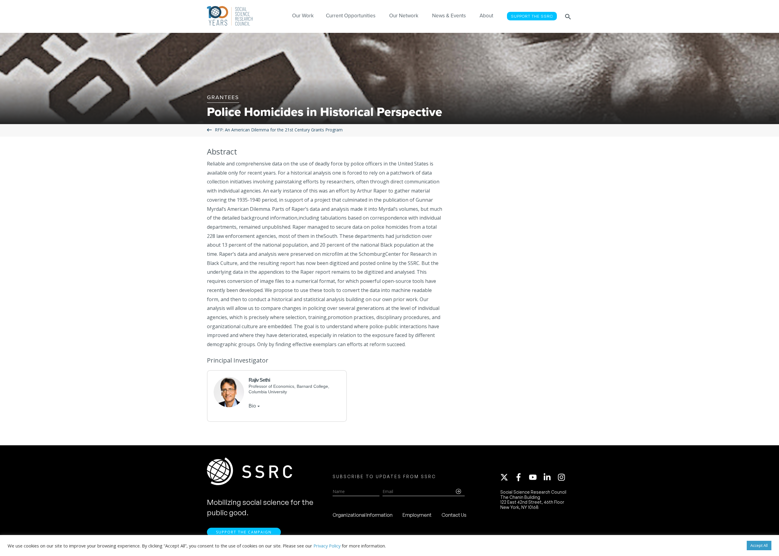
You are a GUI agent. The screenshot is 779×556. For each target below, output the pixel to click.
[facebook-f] (521, 477)
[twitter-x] (507, 477)
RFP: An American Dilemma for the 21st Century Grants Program (279, 130)
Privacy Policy (327, 546)
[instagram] (562, 477)
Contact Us (454, 515)
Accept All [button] (759, 545)
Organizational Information (363, 515)
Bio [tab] (252, 405)
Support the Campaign (244, 532)
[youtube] (535, 477)
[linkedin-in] (550, 477)
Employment (417, 515)
